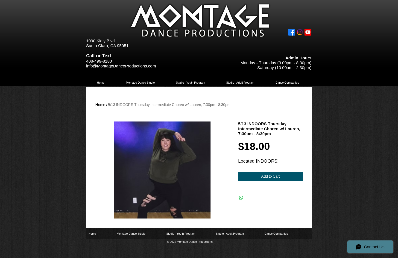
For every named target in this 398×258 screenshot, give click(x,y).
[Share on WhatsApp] (241, 197)
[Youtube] (307, 32)
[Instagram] (299, 32)
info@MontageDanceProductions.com (121, 66)
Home (100, 105)
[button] (140, 82)
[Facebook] (291, 32)
